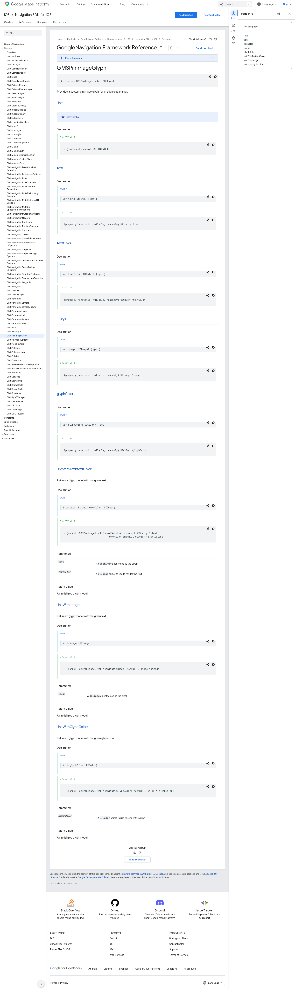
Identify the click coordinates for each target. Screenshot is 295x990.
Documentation (100, 4)
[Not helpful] (215, 39)
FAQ (52, 938)
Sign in (287, 4)
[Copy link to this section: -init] (66, 103)
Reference (25, 22)
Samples (42, 22)
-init (60, 103)
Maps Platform (36, 4)
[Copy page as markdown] (172, 48)
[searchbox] (23, 33)
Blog (122, 4)
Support (173, 949)
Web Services (117, 955)
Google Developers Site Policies (93, 877)
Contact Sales (176, 944)
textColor (64, 243)
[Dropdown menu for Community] (149, 4)
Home (60, 39)
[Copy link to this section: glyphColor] (77, 394)
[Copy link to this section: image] (69, 319)
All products (190, 968)
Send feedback (205, 48)
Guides (8, 22)
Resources (59, 22)
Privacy (64, 982)
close (289, 14)
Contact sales (212, 14)
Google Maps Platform (92, 39)
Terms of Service (178, 955)
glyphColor (65, 394)
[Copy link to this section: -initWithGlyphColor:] (91, 727)
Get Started (186, 14)
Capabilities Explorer (61, 944)
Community (138, 4)
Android (114, 938)
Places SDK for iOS (60, 949)
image (61, 318)
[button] (22, 48)
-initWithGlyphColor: (72, 727)
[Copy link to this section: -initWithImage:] (83, 605)
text (60, 168)
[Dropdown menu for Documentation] (113, 4)
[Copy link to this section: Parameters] (75, 554)
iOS (7, 15)
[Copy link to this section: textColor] (75, 243)
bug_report (279, 14)
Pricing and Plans (178, 938)
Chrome (108, 968)
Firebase (124, 968)
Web (112, 949)
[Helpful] (210, 39)
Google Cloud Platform (147, 968)
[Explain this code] (210, 76)
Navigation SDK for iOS (33, 15)
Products (65, 4)
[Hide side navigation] (41, 983)
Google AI (172, 968)
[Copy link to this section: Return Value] (76, 587)
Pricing (81, 4)
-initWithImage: (68, 605)
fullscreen (284, 14)
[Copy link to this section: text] (66, 168)
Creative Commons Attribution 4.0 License (142, 874)
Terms (53, 982)
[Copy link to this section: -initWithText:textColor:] (95, 469)
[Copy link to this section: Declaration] (74, 129)
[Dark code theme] (215, 76)
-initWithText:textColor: (74, 469)
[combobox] (235, 4)
